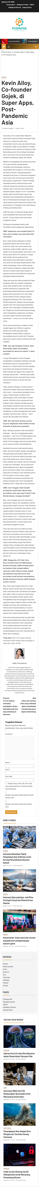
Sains (5, 1087)
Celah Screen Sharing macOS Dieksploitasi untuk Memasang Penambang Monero (17, 1174)
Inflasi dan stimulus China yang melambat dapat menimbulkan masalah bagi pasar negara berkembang (28, 705)
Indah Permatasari (8, 128)
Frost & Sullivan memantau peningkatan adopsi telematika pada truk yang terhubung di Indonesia (10, 706)
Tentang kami (10, 4)
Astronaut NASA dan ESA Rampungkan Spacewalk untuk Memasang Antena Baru (17, 1093)
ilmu (4, 975)
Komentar (9, 734)
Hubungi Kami (27, 7)
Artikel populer (8, 967)
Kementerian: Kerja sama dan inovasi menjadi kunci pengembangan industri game (19, 940)
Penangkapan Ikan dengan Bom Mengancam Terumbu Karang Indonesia (17, 1134)
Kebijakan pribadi (22, 4)
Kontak (5, 986)
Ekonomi (4, 77)
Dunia (5, 969)
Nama (7, 763)
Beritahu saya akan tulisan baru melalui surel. (18, 805)
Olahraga (6, 980)
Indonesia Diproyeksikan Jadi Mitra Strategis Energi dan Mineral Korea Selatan (18, 900)
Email (7, 770)
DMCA (32, 4)
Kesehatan (6, 1050)
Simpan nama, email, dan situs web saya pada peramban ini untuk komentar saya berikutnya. (18, 786)
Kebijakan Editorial (14, 7)
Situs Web (8, 776)
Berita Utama (7, 1128)
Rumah (5, 964)
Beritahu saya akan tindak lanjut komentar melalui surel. (19, 796)
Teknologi (6, 977)
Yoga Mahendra (18, 865)
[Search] (35, 47)
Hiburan (5, 983)
